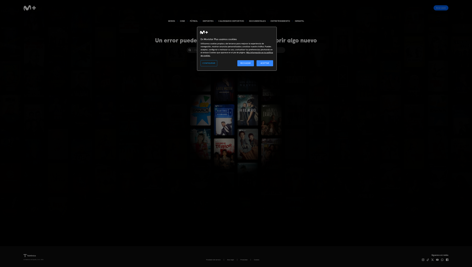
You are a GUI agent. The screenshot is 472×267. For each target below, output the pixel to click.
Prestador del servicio (213, 260)
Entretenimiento (280, 21)
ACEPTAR (265, 63)
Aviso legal (230, 260)
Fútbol (194, 21)
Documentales (257, 21)
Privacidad (243, 260)
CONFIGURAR (208, 63)
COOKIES (256, 260)
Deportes (208, 21)
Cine (182, 21)
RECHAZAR (245, 63)
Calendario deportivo (231, 21)
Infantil (299, 21)
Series (171, 21)
